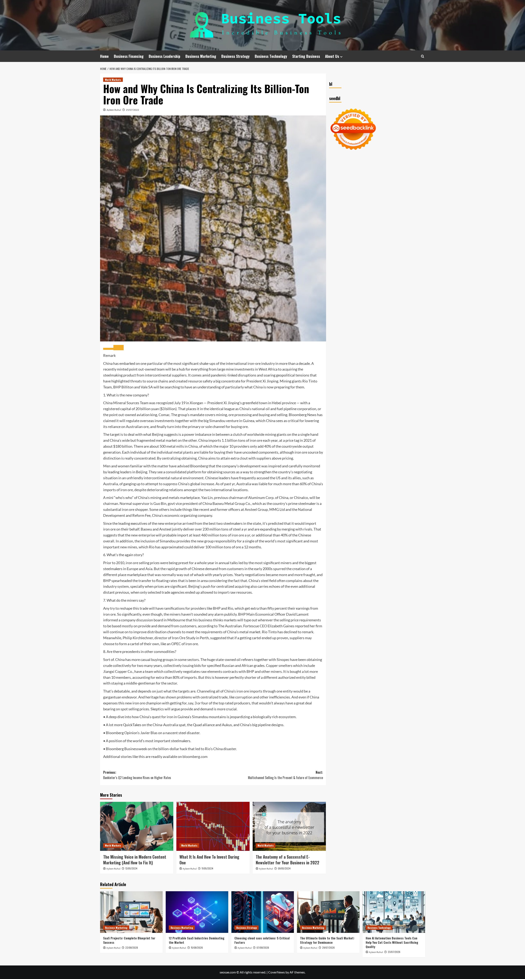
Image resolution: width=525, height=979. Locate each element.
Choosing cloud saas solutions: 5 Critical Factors (262, 940)
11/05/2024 (207, 868)
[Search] (422, 56)
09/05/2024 (284, 868)
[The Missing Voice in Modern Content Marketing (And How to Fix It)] (136, 826)
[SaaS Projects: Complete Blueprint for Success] (131, 912)
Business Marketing (200, 56)
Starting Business (306, 56)
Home (104, 56)
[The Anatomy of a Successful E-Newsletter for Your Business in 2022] (289, 826)
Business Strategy (235, 56)
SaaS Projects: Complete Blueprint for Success (129, 940)
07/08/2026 (263, 947)
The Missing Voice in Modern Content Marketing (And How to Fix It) (134, 860)
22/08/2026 (131, 947)
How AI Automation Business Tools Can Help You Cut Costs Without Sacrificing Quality (392, 942)
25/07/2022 (132, 109)
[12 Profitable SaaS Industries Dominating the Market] (197, 912)
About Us (332, 56)
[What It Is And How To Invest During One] (213, 826)
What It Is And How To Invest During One (209, 860)
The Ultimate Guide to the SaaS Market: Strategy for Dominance (327, 940)
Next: (285, 775)
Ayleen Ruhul (114, 109)
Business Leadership (164, 56)
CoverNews (276, 972)
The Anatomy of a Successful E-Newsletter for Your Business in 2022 (287, 860)
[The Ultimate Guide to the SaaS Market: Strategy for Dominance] (328, 912)
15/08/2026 (197, 947)
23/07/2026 (394, 952)
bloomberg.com (195, 756)
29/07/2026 (328, 947)
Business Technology (271, 56)
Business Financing (129, 56)
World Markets (113, 79)
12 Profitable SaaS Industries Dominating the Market (196, 940)
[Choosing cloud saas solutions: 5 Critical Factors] (262, 912)
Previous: (137, 775)
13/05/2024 (131, 868)
